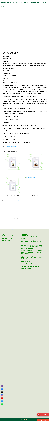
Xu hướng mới (24, 2)
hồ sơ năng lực (16, 2)
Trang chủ (3, 2)
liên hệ (2, 6)
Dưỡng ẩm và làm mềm (11, 146)
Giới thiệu (9, 2)
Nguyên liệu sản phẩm (35, 2)
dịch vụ (44, 2)
